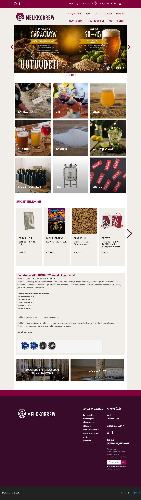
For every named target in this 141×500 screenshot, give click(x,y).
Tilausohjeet (88, 419)
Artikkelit (87, 441)
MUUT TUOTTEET (96, 21)
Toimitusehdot (89, 415)
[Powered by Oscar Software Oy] (136, 493)
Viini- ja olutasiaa (91, 430)
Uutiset (86, 437)
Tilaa (123, 462)
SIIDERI (108, 14)
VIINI (88, 14)
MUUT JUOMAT (76, 21)
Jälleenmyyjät (113, 419)
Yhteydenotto (89, 422)
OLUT (97, 14)
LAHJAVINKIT (74, 14)
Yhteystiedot (88, 426)
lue (118, 469)
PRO (110, 21)
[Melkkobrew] (36, 17)
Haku (72, 4)
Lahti (109, 415)
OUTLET (121, 21)
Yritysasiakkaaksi (90, 434)
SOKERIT (120, 14)
